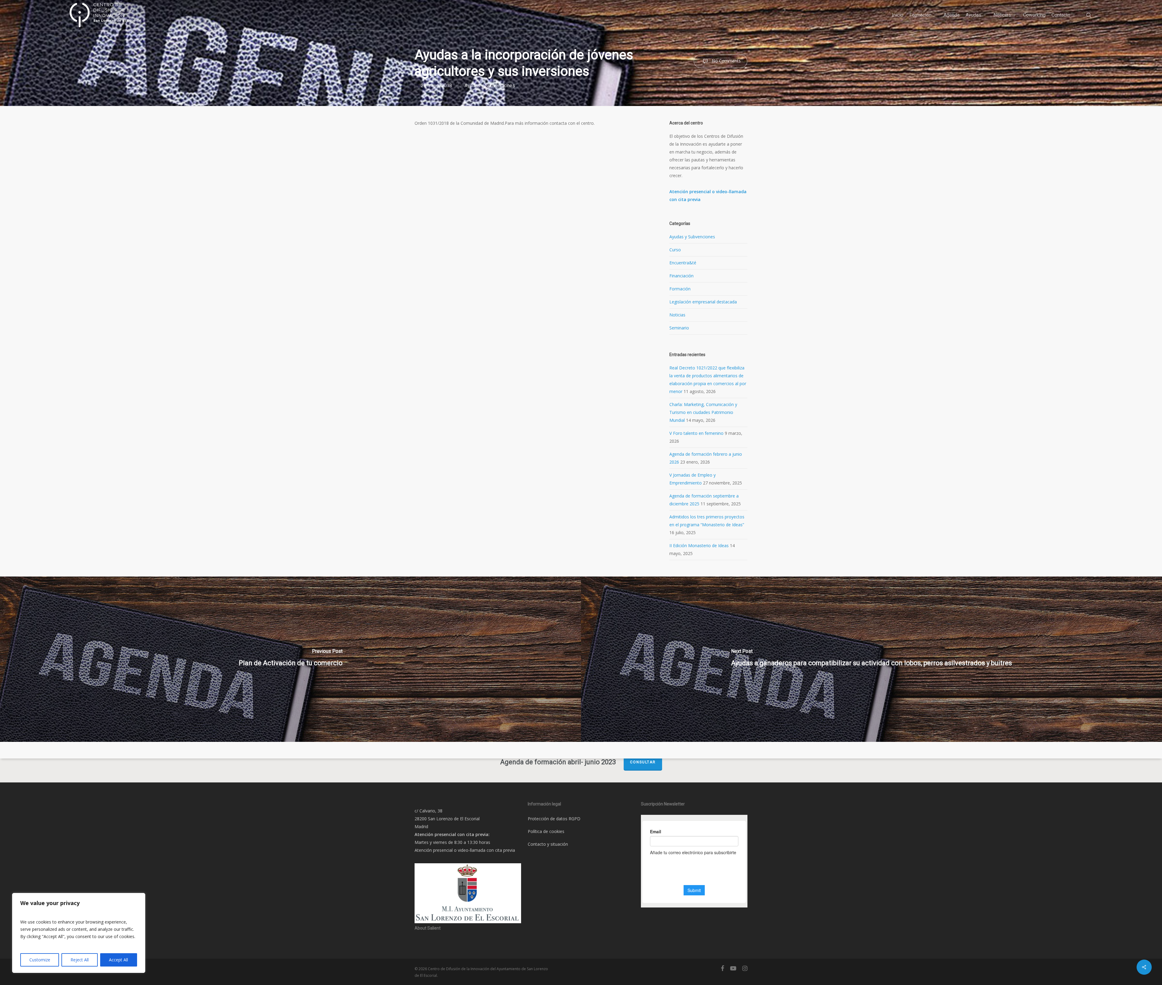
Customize (39, 960)
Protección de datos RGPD (554, 818)
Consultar (643, 762)
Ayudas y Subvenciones (489, 85)
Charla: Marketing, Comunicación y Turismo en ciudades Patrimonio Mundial (703, 412)
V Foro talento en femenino (696, 433)
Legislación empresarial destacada (703, 302)
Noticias (677, 315)
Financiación (681, 276)
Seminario (679, 328)
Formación (680, 289)
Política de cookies (546, 831)
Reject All (80, 960)
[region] (78, 933)
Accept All (118, 960)
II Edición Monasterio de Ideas (699, 545)
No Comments (726, 61)
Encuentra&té (682, 263)
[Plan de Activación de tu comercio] (290, 659)
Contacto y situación (548, 844)
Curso (675, 250)
